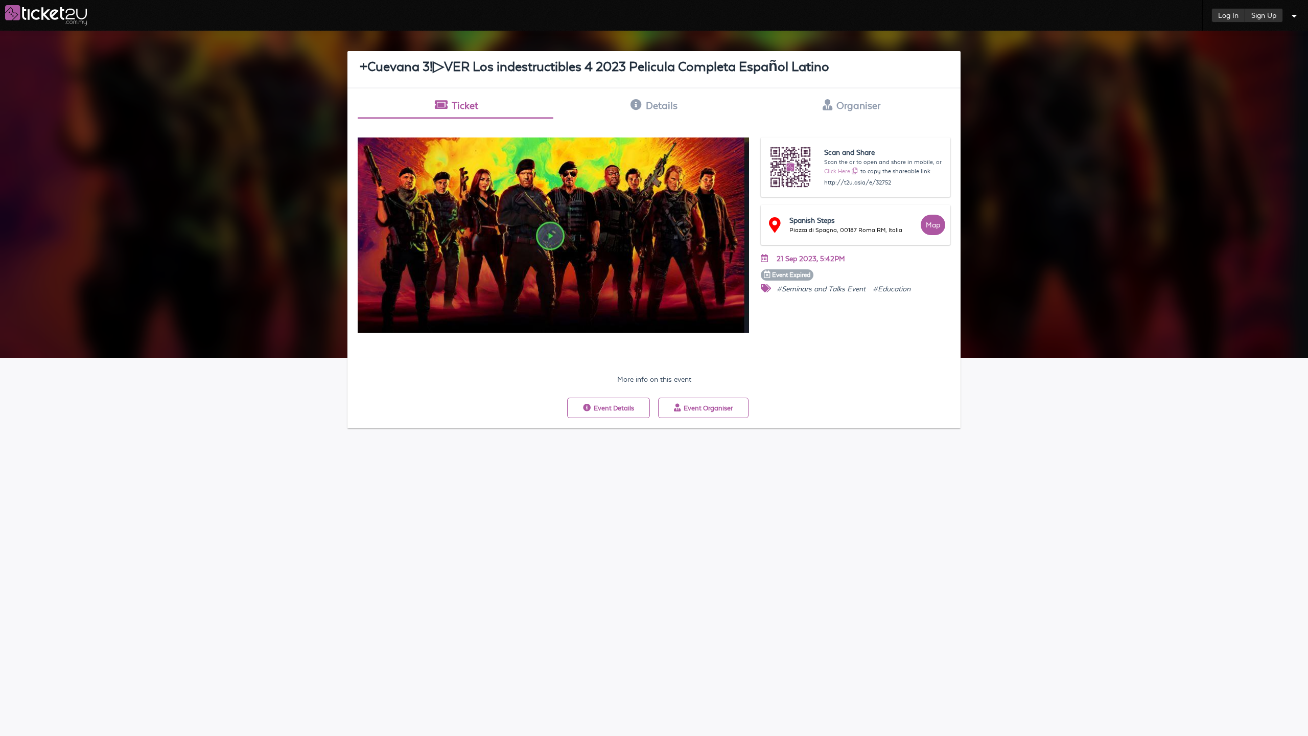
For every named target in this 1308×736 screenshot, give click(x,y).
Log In (1228, 15)
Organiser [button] (858, 105)
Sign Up (1263, 15)
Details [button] (662, 105)
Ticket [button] (465, 105)
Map (933, 225)
